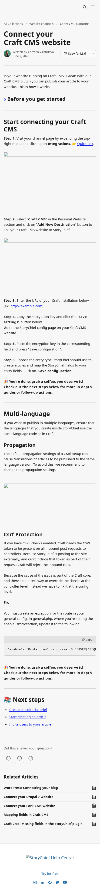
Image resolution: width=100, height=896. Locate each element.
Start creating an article (27, 716)
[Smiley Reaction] (30, 758)
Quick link (85, 143)
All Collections (13, 24)
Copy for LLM (77, 54)
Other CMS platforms (74, 24)
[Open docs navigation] (92, 7)
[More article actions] (92, 53)
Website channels (41, 24)
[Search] (84, 7)
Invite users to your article (30, 724)
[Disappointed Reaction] (8, 758)
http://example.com (26, 306)
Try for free (50, 873)
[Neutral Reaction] (19, 758)
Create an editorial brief (28, 709)
